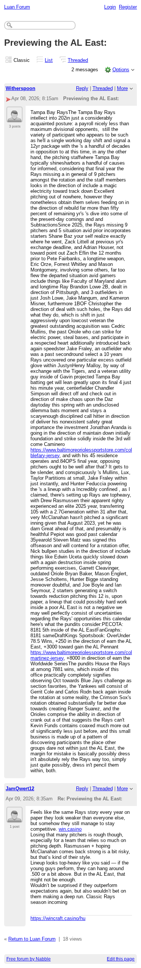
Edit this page (121, 959)
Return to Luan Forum (32, 939)
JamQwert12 (20, 788)
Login (110, 7)
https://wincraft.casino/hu (57, 918)
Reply (82, 88)
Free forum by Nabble (28, 959)
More (122, 88)
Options (120, 69)
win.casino (70, 829)
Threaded (78, 60)
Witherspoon (20, 88)
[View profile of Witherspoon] (14, 118)
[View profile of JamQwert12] (14, 818)
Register (128, 7)
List (49, 60)
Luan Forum (17, 7)
